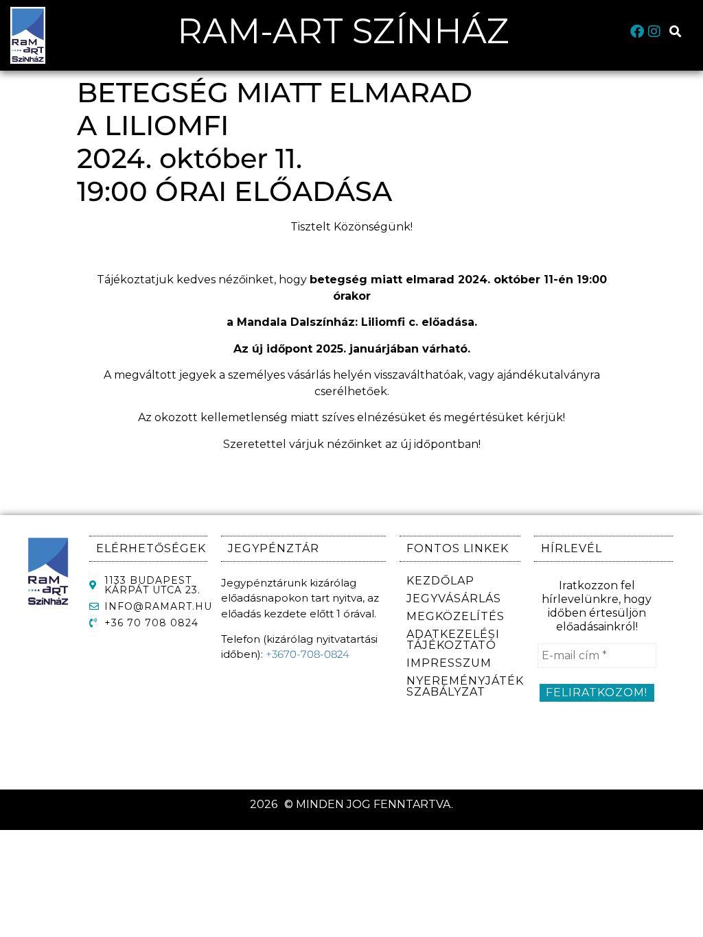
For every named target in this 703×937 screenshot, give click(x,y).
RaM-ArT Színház (343, 31)
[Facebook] (637, 31)
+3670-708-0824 (307, 654)
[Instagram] (654, 31)
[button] (676, 32)
